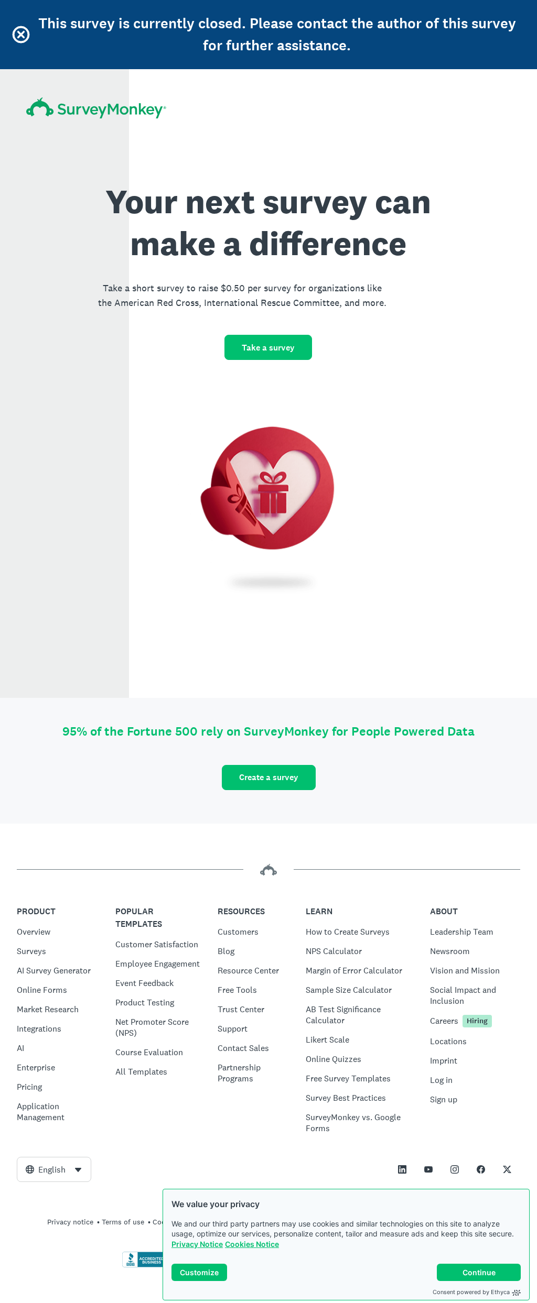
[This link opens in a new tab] (402, 1169)
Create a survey (268, 777)
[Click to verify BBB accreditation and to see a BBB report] (144, 1265)
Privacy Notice (197, 1244)
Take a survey (268, 347)
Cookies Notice (252, 1244)
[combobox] (54, 1169)
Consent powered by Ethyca (471, 1292)
